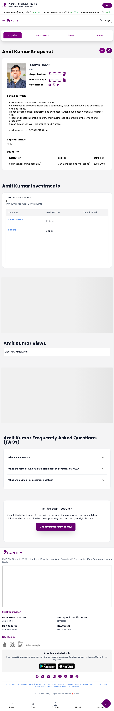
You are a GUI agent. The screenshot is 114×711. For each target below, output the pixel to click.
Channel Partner (27, 684)
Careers (61, 684)
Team (8, 684)
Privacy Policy (102, 684)
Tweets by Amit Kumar (16, 351)
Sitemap (69, 684)
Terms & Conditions (61, 687)
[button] (57, 457)
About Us (15, 684)
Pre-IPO (78, 684)
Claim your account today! (56, 526)
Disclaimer (75, 687)
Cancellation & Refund (43, 687)
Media (85, 684)
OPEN (107, 5)
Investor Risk (40, 684)
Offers (92, 684)
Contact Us (52, 684)
